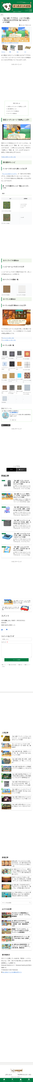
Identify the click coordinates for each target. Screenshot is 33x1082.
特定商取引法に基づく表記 (24, 1074)
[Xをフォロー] (11, 420)
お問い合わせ (8, 1074)
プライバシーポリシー (16, 1077)
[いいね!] (2, 629)
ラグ (25, 51)
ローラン (3, 51)
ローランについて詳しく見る (8, 337)
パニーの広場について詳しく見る (9, 340)
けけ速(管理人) (14, 412)
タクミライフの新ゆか (13, 111)
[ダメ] (6, 629)
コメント (4, 642)
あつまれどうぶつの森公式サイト (12, 972)
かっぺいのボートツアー (10, 173)
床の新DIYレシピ (12, 108)
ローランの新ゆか (12, 113)
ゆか (18, 51)
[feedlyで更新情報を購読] (13, 420)
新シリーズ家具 (6, 425)
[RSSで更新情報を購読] (15, 420)
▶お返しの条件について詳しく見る (9, 156)
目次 (14, 103)
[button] (22, 469)
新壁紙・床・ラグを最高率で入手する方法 (10, 42)
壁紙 (10, 51)
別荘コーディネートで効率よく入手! (17, 106)
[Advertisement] (16, 82)
